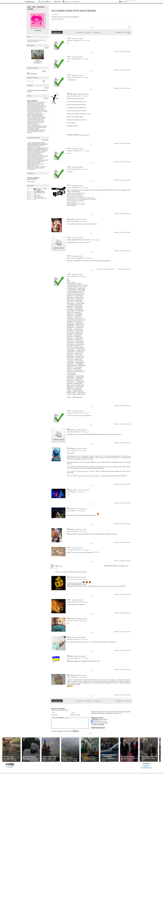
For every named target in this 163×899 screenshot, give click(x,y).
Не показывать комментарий (124, 269)
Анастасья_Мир (31, 160)
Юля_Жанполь (42, 166)
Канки (28, 127)
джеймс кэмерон (42, 40)
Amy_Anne (41, 104)
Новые (128, 32)
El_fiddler (38, 149)
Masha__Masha (31, 115)
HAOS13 (34, 150)
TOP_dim (41, 119)
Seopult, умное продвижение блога (76, 193)
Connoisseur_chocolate (40, 106)
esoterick (71, 577)
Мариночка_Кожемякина (34, 162)
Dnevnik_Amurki (31, 149)
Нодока (44, 127)
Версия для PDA (146, 765)
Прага (37, 60)
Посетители (39, 196)
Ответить (116, 51)
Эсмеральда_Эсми (32, 166)
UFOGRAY (72, 448)
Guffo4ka (29, 150)
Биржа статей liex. (72, 202)
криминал (101, 468)
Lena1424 (30, 152)
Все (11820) (45, 140)
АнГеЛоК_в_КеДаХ (37, 158)
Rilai (36, 118)
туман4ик (41, 168)
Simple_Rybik (31, 156)
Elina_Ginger (40, 107)
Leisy (41, 111)
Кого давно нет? (31, 102)
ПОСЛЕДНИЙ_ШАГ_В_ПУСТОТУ (36, 130)
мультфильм (110, 466)
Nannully (33, 153)
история (73, 471)
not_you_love (30, 118)
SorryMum (30, 119)
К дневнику (88, 32)
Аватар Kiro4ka (37, 20)
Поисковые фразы (41, 198)
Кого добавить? (41, 102)
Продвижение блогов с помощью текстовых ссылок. (81, 197)
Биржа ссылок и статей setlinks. (75, 196)
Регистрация (43, 1)
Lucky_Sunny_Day (36, 112)
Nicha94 (38, 153)
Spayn (36, 156)
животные (122, 462)
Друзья (34, 6)
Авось (66, 1)
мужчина (80, 475)
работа (97, 475)
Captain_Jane (31, 146)
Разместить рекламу (146, 767)
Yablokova (30, 122)
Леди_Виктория (40, 161)
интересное (86, 471)
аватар (29, 40)
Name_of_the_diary (32, 116)
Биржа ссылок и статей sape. (74, 194)
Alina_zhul (30, 145)
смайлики (66, 717)
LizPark (29, 112)
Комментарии (40, 6)
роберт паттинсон (31, 41)
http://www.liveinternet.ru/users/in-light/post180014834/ (111, 586)
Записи (29, 6)
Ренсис (29, 131)
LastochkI (71, 675)
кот (71, 463)
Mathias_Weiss (41, 152)
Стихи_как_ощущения (37, 131)
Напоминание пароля (75, 714)
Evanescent (44, 149)
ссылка (87, 40)
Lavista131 (72, 508)
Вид (122, 2)
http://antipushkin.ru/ (83, 135)
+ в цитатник (55, 14)
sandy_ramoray (41, 118)
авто (99, 462)
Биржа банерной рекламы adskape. (76, 203)
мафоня (33, 127)
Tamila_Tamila (31, 181)
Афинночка (39, 160)
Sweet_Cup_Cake (32, 157)
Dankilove (71, 529)
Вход (49, 1)
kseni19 (38, 111)
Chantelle (37, 146)
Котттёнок (72, 429)
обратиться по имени (77, 38)
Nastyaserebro (41, 116)
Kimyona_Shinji (31, 111)
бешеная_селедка (32, 123)
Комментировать (57, 32)
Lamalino (71, 219)
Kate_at (46, 150)
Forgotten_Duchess (32, 108)
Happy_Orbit (41, 108)
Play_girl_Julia (31, 154)
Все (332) (45, 98)
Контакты (146, 766)
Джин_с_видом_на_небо (34, 124)
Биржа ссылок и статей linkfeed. (75, 200)
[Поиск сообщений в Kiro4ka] (44, 71)
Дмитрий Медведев (117, 457)
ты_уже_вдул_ (31, 169)
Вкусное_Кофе (31, 161)
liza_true (45, 111)
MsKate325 (39, 115)
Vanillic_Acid (40, 120)
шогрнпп (29, 132)
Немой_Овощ (31, 165)
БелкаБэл (45, 160)
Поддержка (120, 1)
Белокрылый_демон (38, 122)
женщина (86, 475)
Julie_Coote (43, 110)
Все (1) (46, 87)
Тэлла (36, 165)
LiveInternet (30, 2)
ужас (37, 41)
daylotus (39, 157)
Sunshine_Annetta (43, 156)
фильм (102, 466)
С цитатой (122, 51)
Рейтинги (58, 1)
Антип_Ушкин (73, 94)
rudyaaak (29, 158)
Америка (84, 459)
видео (128, 456)
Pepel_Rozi (72, 618)
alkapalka (35, 104)
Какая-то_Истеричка (41, 126)
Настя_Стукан (40, 164)
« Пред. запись (79, 32)
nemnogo (71, 656)
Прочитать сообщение (57, 19)
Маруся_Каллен (31, 164)
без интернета (34, 40)
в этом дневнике (33, 73)
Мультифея (38, 127)
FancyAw (59, 566)
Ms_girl (29, 153)
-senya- (34, 103)
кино (79, 457)
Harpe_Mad (30, 110)
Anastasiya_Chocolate (39, 145)
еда (80, 468)
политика (102, 457)
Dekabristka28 (39, 148)
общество (91, 475)
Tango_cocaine (73, 490)
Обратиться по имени (80, 571)
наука (93, 471)
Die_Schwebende (32, 107)
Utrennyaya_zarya (32, 120)
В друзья (38, 30)
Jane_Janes (37, 110)
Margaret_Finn (31, 114)
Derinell (46, 148)
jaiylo (43, 157)
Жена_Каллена (31, 126)
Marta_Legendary (39, 114)
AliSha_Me (30, 104)
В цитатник (128, 51)
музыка (69, 468)
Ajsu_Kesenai (39, 103)
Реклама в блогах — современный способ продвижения (81, 199)
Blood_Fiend (30, 106)
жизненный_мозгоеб (32, 168)
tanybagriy (35, 119)
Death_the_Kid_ (31, 148)
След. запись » (97, 32)
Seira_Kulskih (38, 154)
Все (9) (46, 47)
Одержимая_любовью (33, 128)
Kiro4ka (28, 9)
